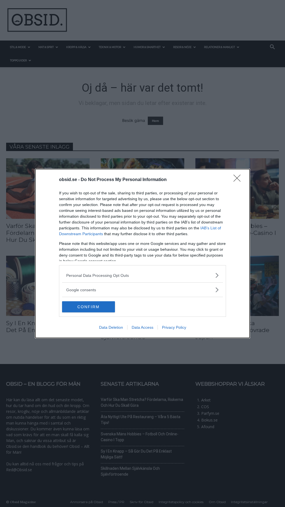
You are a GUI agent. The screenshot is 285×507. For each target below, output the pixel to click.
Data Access (142, 327)
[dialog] (142, 253)
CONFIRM (88, 307)
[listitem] (142, 275)
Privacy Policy (174, 327)
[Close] (239, 180)
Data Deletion (111, 327)
